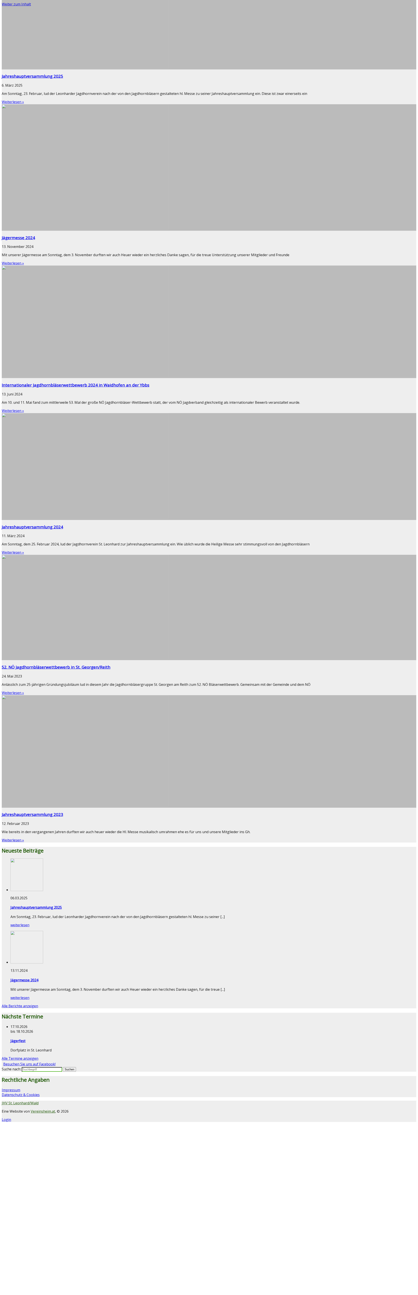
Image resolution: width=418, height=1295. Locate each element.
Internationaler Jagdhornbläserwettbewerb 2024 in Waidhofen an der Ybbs (75, 385)
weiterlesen (19, 925)
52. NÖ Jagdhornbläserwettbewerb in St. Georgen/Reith (56, 667)
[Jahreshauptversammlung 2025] (26, 889)
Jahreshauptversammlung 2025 (32, 76)
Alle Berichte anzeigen (20, 1006)
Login (6, 1119)
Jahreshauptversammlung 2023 (32, 814)
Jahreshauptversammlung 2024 (32, 527)
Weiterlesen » (13, 101)
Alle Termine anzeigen (20, 1058)
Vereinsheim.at (43, 1111)
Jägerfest (17, 1040)
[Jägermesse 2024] (26, 962)
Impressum (11, 1090)
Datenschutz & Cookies (21, 1094)
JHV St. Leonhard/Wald (20, 1103)
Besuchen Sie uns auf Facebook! (29, 1064)
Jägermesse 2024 (18, 237)
